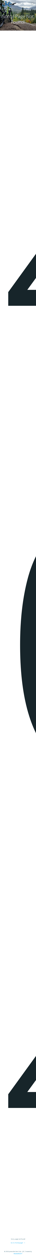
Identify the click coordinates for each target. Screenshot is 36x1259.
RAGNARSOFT (18, 1254)
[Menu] (32, 3)
